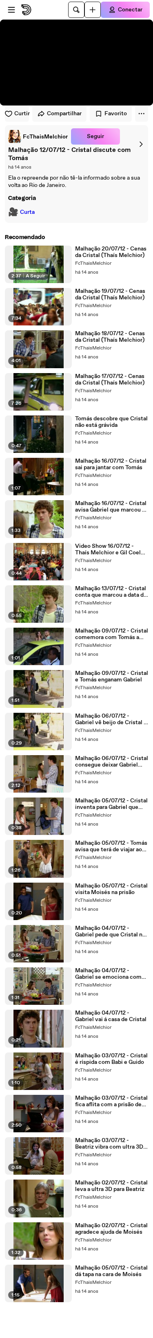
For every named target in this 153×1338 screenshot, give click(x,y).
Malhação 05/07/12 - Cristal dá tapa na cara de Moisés (111, 1271)
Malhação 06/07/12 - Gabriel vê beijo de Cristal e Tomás (111, 719)
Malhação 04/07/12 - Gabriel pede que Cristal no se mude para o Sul (110, 931)
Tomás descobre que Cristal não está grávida (111, 421)
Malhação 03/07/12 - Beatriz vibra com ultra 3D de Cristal (109, 1143)
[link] (38, 136)
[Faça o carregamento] (92, 10)
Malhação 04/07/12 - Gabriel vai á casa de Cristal (110, 1016)
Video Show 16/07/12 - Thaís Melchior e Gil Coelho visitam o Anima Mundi (111, 549)
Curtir (21, 113)
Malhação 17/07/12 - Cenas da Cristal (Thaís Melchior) (109, 379)
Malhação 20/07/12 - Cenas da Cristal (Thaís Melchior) (110, 252)
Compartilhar (64, 113)
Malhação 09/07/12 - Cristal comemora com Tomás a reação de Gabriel (111, 634)
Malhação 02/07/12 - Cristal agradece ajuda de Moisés (111, 1228)
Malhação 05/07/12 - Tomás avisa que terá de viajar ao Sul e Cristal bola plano (111, 846)
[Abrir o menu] (11, 10)
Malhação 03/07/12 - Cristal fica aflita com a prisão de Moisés (111, 1101)
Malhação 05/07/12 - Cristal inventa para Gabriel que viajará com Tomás (111, 804)
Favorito (115, 113)
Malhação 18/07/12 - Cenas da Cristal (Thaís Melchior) (110, 336)
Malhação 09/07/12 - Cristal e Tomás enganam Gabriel (111, 676)
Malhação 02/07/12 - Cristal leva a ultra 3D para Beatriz (111, 1186)
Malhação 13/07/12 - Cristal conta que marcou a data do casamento (111, 591)
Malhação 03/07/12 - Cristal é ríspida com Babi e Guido (111, 1059)
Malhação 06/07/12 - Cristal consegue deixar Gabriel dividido (111, 761)
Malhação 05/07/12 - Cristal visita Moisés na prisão (111, 889)
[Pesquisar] (76, 10)
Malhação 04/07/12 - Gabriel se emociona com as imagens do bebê (108, 973)
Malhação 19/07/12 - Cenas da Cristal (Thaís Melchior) (110, 294)
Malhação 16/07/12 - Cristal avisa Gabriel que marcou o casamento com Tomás (110, 506)
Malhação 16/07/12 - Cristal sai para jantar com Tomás (110, 464)
